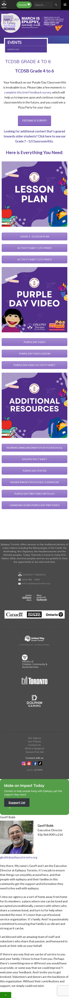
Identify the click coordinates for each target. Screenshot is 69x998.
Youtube (29, 763)
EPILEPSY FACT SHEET (34, 459)
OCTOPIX (38, 770)
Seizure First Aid (35, 751)
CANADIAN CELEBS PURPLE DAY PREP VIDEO (34, 505)
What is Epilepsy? (34, 748)
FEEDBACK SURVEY (34, 120)
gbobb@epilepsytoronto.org (18, 857)
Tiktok (40, 763)
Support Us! (17, 802)
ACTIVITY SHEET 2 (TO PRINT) (34, 259)
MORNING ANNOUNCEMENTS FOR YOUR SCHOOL (35, 447)
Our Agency (34, 737)
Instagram (23, 763)
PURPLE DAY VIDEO (35, 342)
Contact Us (34, 744)
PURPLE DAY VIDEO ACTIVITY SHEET (34, 365)
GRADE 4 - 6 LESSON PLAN (34, 236)
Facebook (35, 763)
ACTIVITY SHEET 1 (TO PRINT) (34, 248)
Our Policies (34, 741)
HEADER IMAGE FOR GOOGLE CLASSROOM (34, 482)
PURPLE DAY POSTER (34, 470)
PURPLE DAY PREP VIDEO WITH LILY (34, 493)
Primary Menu (65, 4)
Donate (22, 4)
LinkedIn (46, 763)
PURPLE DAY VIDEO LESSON (34, 353)
